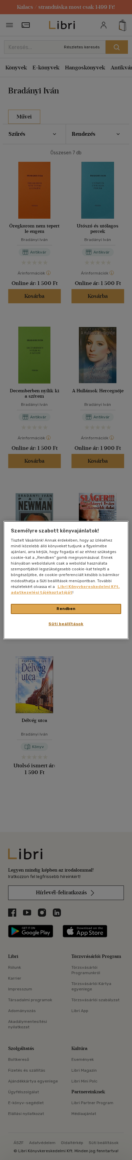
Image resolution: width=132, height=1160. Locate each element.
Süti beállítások (65, 623)
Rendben (66, 608)
